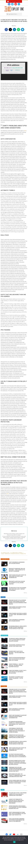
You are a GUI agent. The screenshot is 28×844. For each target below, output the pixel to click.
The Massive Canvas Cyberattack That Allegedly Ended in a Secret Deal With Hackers (17, 640)
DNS (8, 493)
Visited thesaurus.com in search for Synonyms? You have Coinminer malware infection (18, 807)
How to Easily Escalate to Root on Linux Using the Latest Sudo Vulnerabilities (17, 576)
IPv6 (25, 553)
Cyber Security (15, 552)
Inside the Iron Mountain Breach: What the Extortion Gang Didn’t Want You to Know (17, 659)
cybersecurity (7, 553)
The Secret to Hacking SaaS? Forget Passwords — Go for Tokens (16, 678)
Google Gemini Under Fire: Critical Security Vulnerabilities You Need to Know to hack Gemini (17, 781)
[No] (26, 839)
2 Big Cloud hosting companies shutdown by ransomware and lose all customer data (16, 820)
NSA (25, 130)
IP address (22, 553)
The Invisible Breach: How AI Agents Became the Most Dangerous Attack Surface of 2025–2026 (18, 627)
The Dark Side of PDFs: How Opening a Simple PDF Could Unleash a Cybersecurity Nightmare (18, 794)
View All (25, 592)
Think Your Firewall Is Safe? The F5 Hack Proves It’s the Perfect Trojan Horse (17, 672)
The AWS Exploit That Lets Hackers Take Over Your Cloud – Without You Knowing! (17, 589)
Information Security (15, 553)
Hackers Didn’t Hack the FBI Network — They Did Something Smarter (16, 652)
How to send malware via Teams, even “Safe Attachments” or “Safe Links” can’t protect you (17, 813)
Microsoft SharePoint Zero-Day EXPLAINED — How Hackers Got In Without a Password (17, 570)
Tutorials (20, 552)
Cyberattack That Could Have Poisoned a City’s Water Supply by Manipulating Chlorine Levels (17, 736)
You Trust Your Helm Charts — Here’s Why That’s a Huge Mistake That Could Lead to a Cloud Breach (17, 755)
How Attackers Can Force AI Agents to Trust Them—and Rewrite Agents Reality (18, 614)
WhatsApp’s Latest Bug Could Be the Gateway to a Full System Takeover (17, 582)
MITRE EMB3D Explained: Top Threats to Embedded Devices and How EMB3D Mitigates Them (17, 775)
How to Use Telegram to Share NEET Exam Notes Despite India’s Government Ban (18, 716)
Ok (14, 842)
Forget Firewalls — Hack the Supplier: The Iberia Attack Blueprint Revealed (16, 665)
